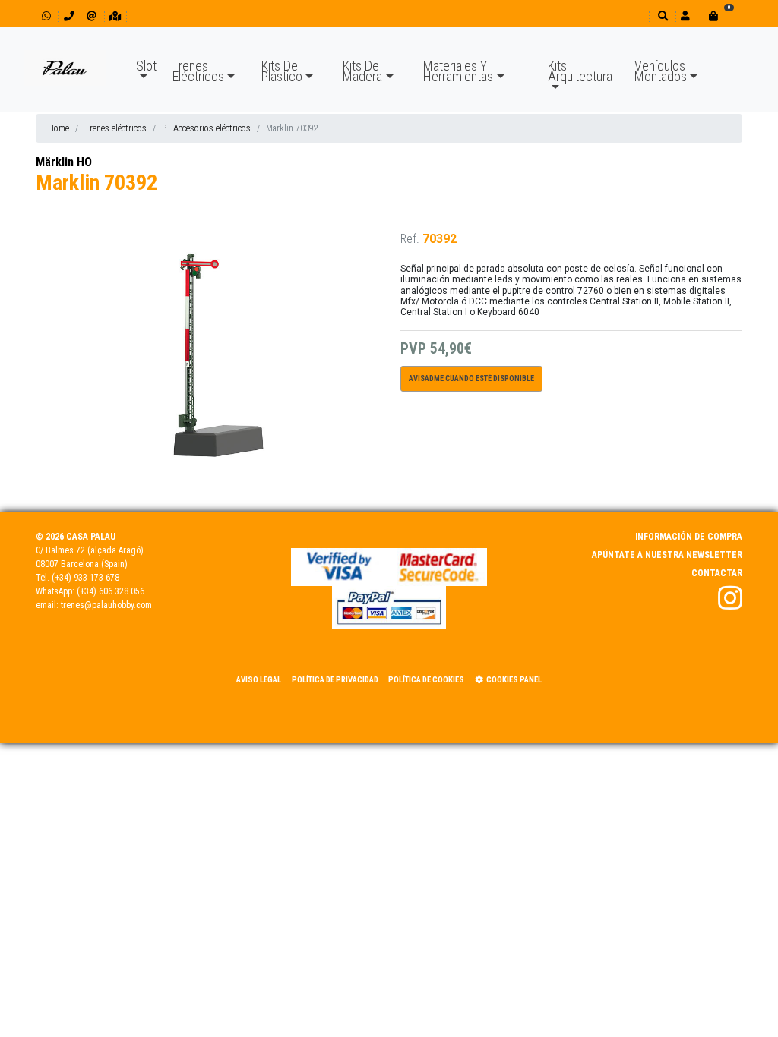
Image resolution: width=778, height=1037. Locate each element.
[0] (722, 16)
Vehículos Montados (660, 71)
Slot (146, 66)
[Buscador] (661, 16)
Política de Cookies (426, 680)
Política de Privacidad (335, 680)
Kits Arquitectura (580, 71)
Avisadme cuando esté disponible (471, 378)
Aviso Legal (258, 680)
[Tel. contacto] (69, 16)
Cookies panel (514, 680)
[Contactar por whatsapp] (46, 16)
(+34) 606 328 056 (110, 591)
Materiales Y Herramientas (458, 71)
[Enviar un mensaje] (91, 16)
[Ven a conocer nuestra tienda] (115, 16)
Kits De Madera (362, 71)
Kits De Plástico (281, 71)
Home (58, 128)
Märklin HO (64, 162)
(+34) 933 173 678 (85, 577)
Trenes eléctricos (115, 128)
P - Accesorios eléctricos (206, 128)
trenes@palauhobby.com (106, 605)
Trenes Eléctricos (198, 71)
